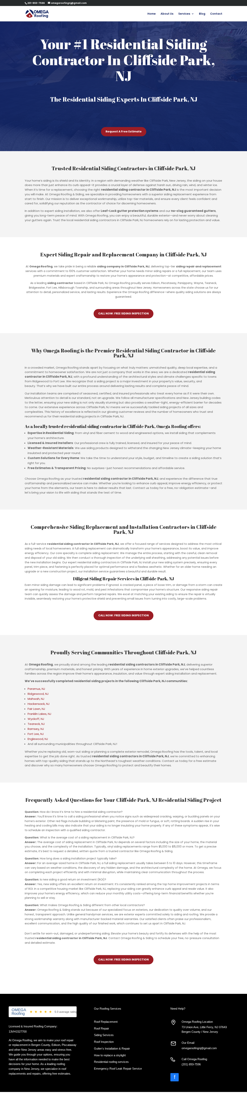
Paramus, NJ (36, 689)
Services (184, 14)
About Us (167, 14)
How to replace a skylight (110, 1055)
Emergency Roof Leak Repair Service (118, 1068)
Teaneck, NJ (36, 724)
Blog (202, 14)
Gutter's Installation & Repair (112, 1048)
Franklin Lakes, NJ (39, 714)
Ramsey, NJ (36, 729)
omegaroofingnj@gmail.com (199, 1048)
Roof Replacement (106, 1021)
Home (151, 14)
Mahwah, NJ (36, 699)
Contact (216, 14)
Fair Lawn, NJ (36, 709)
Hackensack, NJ (39, 704)
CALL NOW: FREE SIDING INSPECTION (123, 313)
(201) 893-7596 (191, 1064)
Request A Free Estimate (124, 131)
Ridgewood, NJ (38, 694)
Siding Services (104, 1035)
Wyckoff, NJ (36, 719)
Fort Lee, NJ (36, 734)
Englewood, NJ (38, 739)
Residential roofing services (111, 1061)
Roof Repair (101, 1028)
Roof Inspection (104, 1041)
